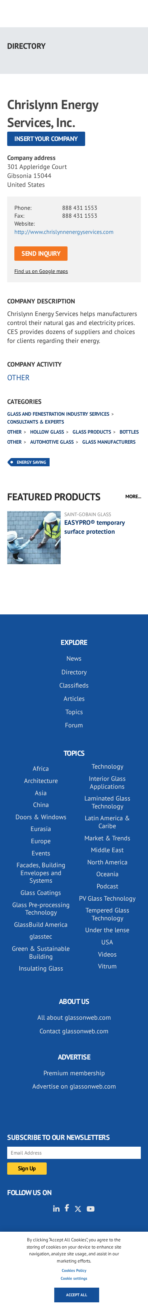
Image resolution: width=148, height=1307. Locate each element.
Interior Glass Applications (107, 782)
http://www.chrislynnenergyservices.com (64, 231)
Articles (74, 698)
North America (107, 862)
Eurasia (41, 829)
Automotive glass (52, 442)
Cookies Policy (74, 1270)
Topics (74, 712)
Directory (74, 672)
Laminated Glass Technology (107, 802)
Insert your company (46, 139)
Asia (41, 793)
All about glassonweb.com (74, 1017)
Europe (41, 841)
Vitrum (107, 966)
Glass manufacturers (108, 442)
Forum (74, 725)
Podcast (107, 886)
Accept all (76, 1294)
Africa (41, 768)
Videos (107, 954)
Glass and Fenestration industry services (58, 414)
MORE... (133, 496)
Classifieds (74, 685)
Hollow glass (47, 432)
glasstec (40, 936)
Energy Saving (31, 462)
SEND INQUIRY (41, 253)
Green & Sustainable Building (41, 952)
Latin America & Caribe (107, 822)
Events (41, 853)
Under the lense (107, 930)
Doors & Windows (40, 817)
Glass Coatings (40, 892)
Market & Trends (107, 838)
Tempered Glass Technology (107, 914)
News (74, 658)
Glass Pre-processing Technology (41, 909)
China (41, 805)
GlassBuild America (41, 924)
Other (14, 432)
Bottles (129, 432)
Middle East (107, 850)
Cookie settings (74, 1278)
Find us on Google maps (41, 271)
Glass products (92, 432)
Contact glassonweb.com (74, 1031)
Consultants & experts (35, 422)
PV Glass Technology (107, 898)
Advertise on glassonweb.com (74, 1086)
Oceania (107, 874)
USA (107, 942)
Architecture (41, 781)
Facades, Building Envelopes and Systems (41, 872)
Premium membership (74, 1073)
